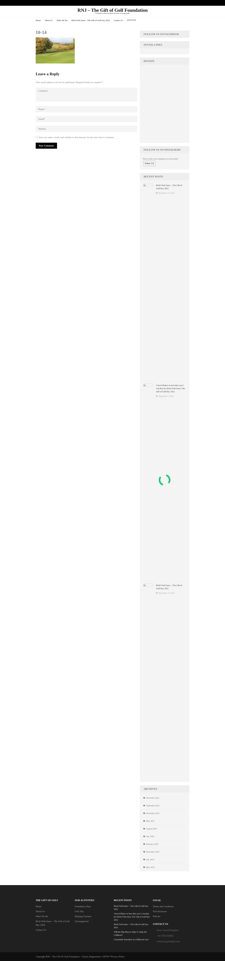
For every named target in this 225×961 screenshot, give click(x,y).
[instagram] (179, 2)
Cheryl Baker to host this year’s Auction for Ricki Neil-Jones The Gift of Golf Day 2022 (170, 388)
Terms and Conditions (163, 906)
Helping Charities (83, 916)
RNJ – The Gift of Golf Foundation (112, 10)
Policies (156, 916)
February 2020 (152, 844)
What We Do (62, 20)
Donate (131, 20)
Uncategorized (81, 921)
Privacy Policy (118, 956)
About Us (49, 20)
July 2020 (150, 836)
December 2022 (152, 798)
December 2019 (152, 852)
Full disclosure (160, 911)
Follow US (149, 163)
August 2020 (151, 829)
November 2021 (153, 813)
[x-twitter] (187, 2)
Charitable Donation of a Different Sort (131, 939)
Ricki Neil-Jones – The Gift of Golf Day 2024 (90, 20)
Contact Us (118, 20)
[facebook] (175, 2)
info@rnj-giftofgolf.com (168, 941)
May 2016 (150, 867)
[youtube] (183, 2)
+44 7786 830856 (165, 935)
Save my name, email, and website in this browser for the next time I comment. (76, 137)
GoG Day (79, 911)
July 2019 (150, 859)
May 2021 (150, 821)
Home (38, 20)
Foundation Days (83, 906)
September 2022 (153, 805)
